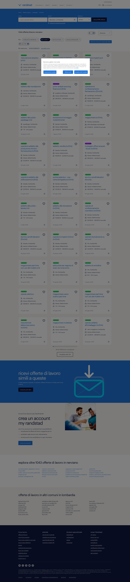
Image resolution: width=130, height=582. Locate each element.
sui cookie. (76, 67)
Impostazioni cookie (50, 72)
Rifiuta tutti (68, 72)
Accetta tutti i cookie (81, 72)
